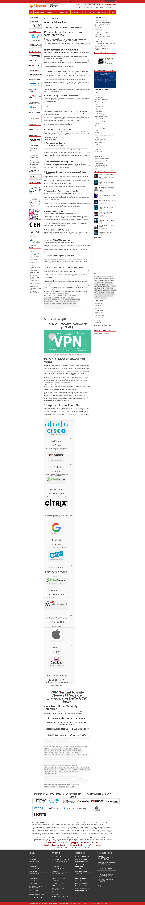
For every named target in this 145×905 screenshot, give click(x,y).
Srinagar (95, 296)
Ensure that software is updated (51, 299)
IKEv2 (56, 752)
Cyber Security (98, 97)
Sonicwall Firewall (34, 164)
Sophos (96, 144)
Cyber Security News (100, 99)
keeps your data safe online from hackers (53, 754)
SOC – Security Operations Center (103, 45)
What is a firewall (99, 163)
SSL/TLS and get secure (69, 767)
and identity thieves (77, 737)
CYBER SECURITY (34, 280)
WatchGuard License (100, 160)
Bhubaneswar (105, 278)
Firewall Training (47, 1)
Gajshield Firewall (34, 165)
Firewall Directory (39, 1)
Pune (96, 132)
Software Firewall (52, 12)
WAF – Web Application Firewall (102, 24)
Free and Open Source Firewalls (101, 333)
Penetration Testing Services (101, 39)
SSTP (77, 767)
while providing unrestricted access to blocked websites (57, 784)
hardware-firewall (99, 121)
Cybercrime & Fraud (99, 101)
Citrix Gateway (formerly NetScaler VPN (53, 746)
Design (96, 104)
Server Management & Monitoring (83, 876)
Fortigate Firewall (34, 155)
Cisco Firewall (33, 150)
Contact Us (105, 12)
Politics (96, 130)
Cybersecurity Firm (63, 1)
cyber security (111, 280)
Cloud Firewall (33, 261)
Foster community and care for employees (70, 299)
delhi (100, 284)
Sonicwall (108, 294)
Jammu (102, 288)
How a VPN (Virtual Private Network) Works (72, 750)
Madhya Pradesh (106, 290)
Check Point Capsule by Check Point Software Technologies (57, 744)
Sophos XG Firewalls (100, 146)
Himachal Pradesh (106, 286)
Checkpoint (97, 94)
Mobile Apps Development (82, 883)
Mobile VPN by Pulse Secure (50, 756)
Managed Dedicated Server (82, 868)
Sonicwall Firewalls (99, 142)
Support (96, 149)
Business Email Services (81, 861)
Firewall (96, 109)
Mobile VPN (84, 754)
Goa (111, 284)
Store (112, 12)
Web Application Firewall (100, 161)
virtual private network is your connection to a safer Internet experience (61, 775)
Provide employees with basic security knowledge (66, 301)
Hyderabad (113, 286)
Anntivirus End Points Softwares (83, 856)
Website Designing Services (82, 885)
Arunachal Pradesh (105, 276)
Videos (96, 154)
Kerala (111, 288)
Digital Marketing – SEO (81, 864)
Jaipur (96, 125)
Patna (95, 294)
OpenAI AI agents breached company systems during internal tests (107, 182)
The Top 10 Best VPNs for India (50, 769)
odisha (112, 292)
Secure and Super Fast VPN (50, 765)
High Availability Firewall (100, 29)
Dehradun (96, 284)
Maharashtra (113, 290)
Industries (97, 123)
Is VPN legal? (78, 752)
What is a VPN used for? (64, 782)
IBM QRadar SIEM (99, 327)
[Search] (115, 1)
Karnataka (107, 288)
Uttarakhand (110, 296)
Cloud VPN (66, 746)
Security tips (77, 305)
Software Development (81, 878)
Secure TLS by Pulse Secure (71, 765)
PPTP (59, 763)
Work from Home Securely (61, 706)
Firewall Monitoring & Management (103, 22)
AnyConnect (86, 737)
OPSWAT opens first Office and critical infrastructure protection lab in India (107, 220)
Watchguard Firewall (34, 160)
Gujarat (95, 286)
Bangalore (96, 278)
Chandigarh (112, 278)
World (96, 168)
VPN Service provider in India (50, 782)
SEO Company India (89, 903)
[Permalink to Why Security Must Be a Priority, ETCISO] (96, 229)
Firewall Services (64, 12)
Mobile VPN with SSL (63, 756)
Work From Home (99, 166)
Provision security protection (69, 303)
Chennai (95, 280)
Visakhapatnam (97, 298)
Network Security (102, 292)
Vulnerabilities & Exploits (100, 158)
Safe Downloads (85, 763)
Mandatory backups (48, 301)
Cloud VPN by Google (75, 746)
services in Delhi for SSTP (50, 767)
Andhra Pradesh (97, 276)
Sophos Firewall (33, 159)
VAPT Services (33, 275)
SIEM (96, 137)
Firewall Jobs (55, 1)
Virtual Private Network (68, 693)
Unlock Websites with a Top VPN (71, 771)
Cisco (106, 280)
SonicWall (97, 140)
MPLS (88, 756)
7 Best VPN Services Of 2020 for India (59, 737)
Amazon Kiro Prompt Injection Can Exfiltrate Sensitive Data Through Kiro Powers (107, 195)
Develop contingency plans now (51, 297)
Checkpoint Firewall (34, 152)
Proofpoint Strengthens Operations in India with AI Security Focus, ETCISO (107, 207)
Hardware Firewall (40, 12)
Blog (98, 12)
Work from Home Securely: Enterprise (66, 786)
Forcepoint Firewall (34, 157)
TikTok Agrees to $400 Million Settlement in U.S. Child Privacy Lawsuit (106, 214)
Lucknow (100, 290)
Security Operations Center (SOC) (103, 135)
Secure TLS (60, 765)
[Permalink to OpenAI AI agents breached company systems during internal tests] (96, 184)
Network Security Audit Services (102, 36)
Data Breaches (98, 102)
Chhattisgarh (101, 280)
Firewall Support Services (101, 20)
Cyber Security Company (99, 282)
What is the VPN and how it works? (78, 782)
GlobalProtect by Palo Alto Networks (52, 750)
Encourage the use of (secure (67, 297)
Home (31, 12)
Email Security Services (35, 288)
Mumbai (95, 292)
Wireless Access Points (100, 165)
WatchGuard (103, 298)
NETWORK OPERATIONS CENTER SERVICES (34, 291)
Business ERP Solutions (81, 880)
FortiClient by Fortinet (56, 748)
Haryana (100, 286)
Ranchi (104, 294)
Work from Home (75, 784)
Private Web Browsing (67, 763)
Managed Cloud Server (81, 871)
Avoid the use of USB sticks (70, 295)
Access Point (75, 12)
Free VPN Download (68, 748)
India (68, 752)
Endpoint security (99, 108)
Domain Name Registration (82, 888)
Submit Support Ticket (104, 7)
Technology (97, 151)
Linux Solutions (79, 873)
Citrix (74, 744)
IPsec (72, 752)
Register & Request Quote (85, 7)
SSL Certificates (79, 866)
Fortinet (108, 284)
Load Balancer (33, 265)
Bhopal (100, 278)
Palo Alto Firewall (34, 153)
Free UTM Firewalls (99, 118)
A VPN (70, 737)
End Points (91, 12)
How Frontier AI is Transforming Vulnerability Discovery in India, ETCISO (106, 189)
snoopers (60, 767)
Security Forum (72, 1)
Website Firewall (33, 259)
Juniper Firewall (33, 148)
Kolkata (95, 290)
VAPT (96, 153)
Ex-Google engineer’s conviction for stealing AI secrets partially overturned (107, 232)
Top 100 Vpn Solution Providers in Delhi (81, 769)
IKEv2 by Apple (62, 752)
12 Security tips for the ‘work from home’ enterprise (63, 27)
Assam (111, 276)
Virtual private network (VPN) (50, 773)
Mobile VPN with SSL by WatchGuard (77, 756)
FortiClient (46, 748)
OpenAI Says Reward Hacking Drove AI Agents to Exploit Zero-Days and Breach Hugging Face (106, 176)
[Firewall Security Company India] (43, 8)
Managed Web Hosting (81, 859)
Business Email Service (81, 890)
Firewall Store (98, 113)
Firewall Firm (31, 1)
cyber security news (108, 282)
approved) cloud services (56, 295)
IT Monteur (105, 903)
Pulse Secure (77, 763)
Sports (96, 147)
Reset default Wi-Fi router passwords (52, 305)
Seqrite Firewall (33, 167)
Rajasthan (100, 294)
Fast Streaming (85, 746)
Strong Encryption (84, 767)
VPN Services (98, 156)
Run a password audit (67, 305)
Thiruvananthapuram (102, 296)
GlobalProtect (77, 748)
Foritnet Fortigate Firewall (101, 116)
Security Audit (98, 134)
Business (97, 92)
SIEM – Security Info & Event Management (105, 43)
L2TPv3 (78, 754)
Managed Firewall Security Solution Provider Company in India (55, 903)
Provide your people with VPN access (52, 303)
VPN (54, 692)
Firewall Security (98, 111)
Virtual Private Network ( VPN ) (55, 319)
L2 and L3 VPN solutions (70, 754)
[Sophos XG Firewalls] (35, 84)
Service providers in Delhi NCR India (67, 698)
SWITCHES (83, 12)
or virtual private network (50, 763)
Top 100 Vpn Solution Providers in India (53, 771)
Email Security (98, 106)
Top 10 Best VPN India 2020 (64, 769)
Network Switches (99, 128)
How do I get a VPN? (48, 752)
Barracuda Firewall (34, 162)
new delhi (108, 292)
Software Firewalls (99, 139)
